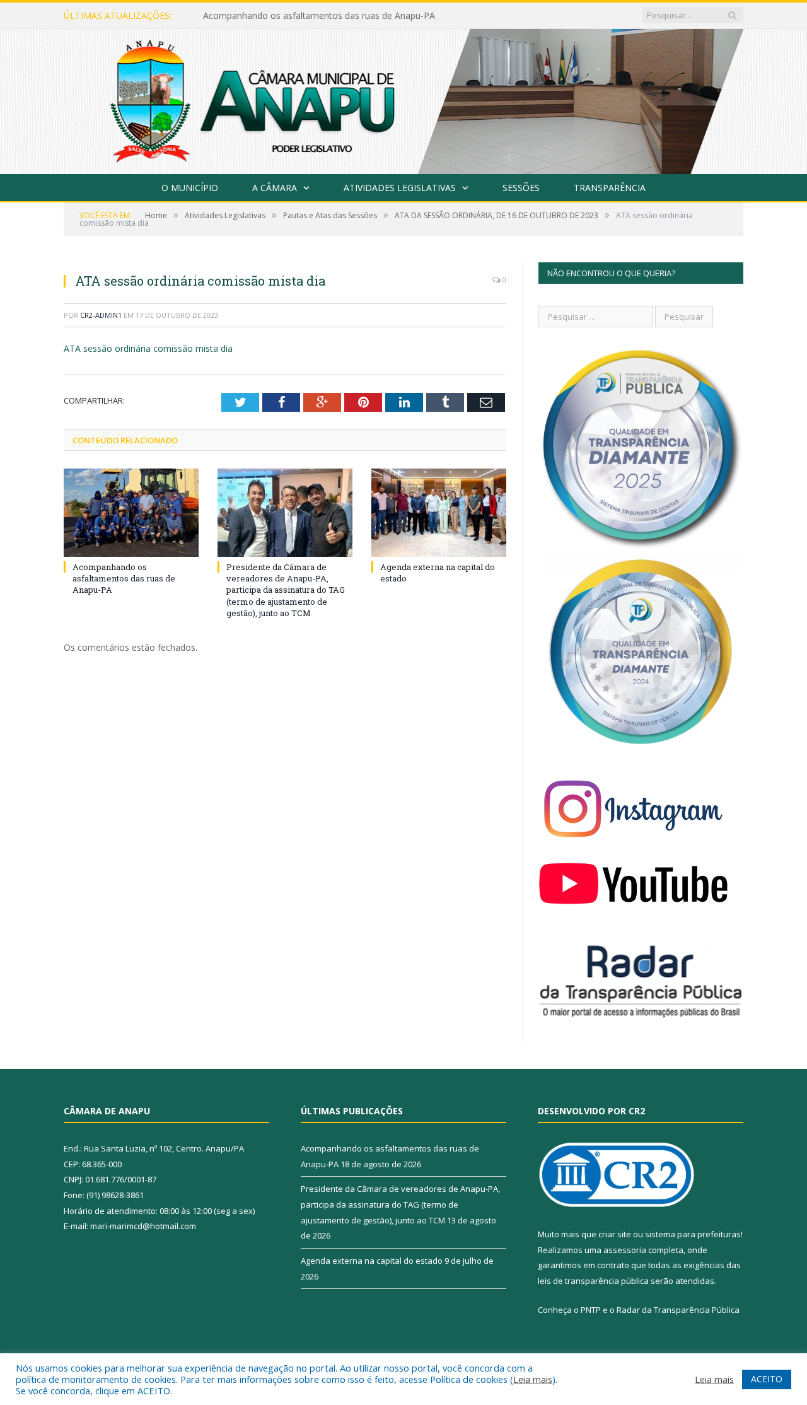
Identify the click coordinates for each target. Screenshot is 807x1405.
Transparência (610, 188)
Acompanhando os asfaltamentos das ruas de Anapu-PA (124, 578)
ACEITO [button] (766, 1379)
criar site (614, 1234)
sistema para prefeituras (693, 1234)
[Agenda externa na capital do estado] (438, 513)
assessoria (624, 1250)
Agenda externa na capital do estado (372, 1260)
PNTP (591, 1309)
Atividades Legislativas (400, 188)
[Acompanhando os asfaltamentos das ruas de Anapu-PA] (131, 513)
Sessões (521, 188)
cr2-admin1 (101, 315)
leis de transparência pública (593, 1280)
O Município (189, 188)
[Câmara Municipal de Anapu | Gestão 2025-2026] (403, 99)
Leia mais (532, 1379)
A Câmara (274, 188)
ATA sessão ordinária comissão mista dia (148, 348)
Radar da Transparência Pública (678, 1309)
